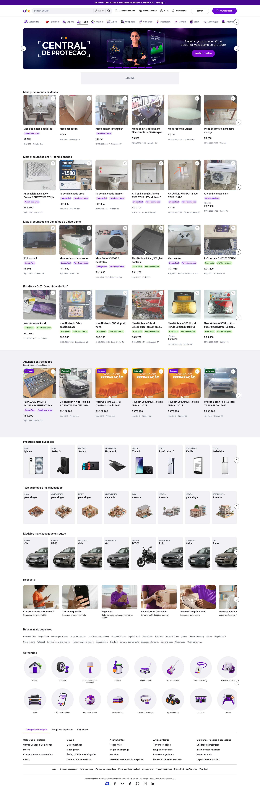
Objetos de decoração (208, 759)
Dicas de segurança (68, 769)
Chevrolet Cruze (172, 636)
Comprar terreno (194, 642)
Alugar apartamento (150, 642)
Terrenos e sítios (162, 745)
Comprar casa (167, 642)
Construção (213, 21)
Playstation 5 (220, 636)
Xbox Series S (102, 642)
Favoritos (54, 21)
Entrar (200, 11)
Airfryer (209, 636)
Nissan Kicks (148, 636)
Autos (114, 21)
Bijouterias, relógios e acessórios (214, 740)
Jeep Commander (78, 636)
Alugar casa (180, 642)
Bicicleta (114, 642)
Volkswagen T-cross (59, 636)
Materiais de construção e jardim (127, 759)
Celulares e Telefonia (34, 740)
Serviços (114, 754)
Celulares (147, 21)
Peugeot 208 (43, 636)
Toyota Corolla (134, 636)
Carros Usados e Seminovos (37, 745)
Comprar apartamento (129, 642)
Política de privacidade (105, 769)
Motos (26, 749)
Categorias (34, 21)
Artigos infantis (161, 740)
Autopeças (130, 21)
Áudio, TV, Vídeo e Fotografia (81, 754)
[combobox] (72, 11)
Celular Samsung (196, 636)
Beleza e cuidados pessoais (167, 759)
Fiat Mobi (159, 636)
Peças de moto (204, 754)
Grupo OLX (179, 769)
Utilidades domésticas (208, 745)
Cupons (70, 21)
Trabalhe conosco (163, 769)
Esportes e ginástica (163, 754)
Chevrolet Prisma (118, 636)
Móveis (182, 21)
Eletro (196, 21)
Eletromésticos (74, 745)
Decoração (165, 21)
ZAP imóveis (191, 769)
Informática (231, 21)
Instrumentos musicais (208, 749)
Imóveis (99, 21)
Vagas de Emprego (119, 749)
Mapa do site (147, 769)
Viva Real (203, 769)
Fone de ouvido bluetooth (83, 642)
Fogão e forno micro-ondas (59, 642)
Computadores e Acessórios (38, 754)
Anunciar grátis (226, 11)
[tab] (36, 730)
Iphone (184, 636)
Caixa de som (29, 642)
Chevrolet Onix (29, 636)
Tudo (85, 21)
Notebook (41, 642)
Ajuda (55, 769)
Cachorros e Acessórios (79, 759)
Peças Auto (116, 745)
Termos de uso (86, 769)
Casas (26, 759)
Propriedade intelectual (129, 769)
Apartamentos (117, 740)
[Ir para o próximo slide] (238, 122)
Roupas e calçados (163, 749)
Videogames (73, 749)
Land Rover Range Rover (98, 636)
